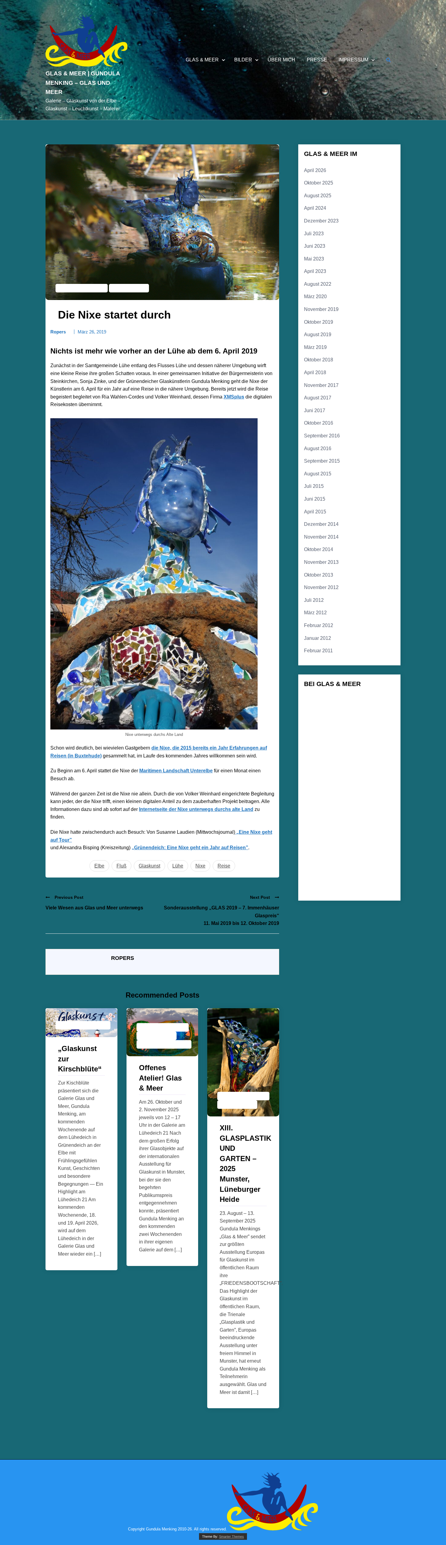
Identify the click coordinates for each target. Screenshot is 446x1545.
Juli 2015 (314, 486)
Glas (370, 749)
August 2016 (317, 448)
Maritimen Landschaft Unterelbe (176, 770)
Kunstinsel (316, 814)
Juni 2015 (314, 499)
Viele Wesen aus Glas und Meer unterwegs (94, 907)
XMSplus (234, 396)
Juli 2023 (314, 233)
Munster (319, 859)
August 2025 (317, 195)
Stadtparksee (319, 890)
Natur (345, 859)
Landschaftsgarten (323, 826)
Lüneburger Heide (322, 848)
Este (375, 724)
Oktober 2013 (318, 575)
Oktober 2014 (318, 549)
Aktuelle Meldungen (81, 288)
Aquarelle (343, 702)
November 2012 (321, 587)
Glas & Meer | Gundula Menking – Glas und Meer (83, 82)
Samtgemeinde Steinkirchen (329, 881)
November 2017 (321, 385)
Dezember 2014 (321, 524)
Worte (377, 890)
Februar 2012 (318, 625)
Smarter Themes (231, 1536)
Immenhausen (355, 796)
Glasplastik (326, 776)
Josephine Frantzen (324, 806)
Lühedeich (346, 835)
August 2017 (317, 397)
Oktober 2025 (318, 182)
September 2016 (322, 435)
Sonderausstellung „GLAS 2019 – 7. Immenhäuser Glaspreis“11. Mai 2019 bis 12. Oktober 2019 (221, 915)
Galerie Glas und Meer (370, 737)
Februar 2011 (318, 650)
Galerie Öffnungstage (83, 1025)
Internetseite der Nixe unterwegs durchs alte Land (196, 809)
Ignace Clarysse (321, 796)
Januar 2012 (317, 638)
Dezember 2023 (321, 220)
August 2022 (317, 284)
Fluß (122, 865)
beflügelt (315, 712)
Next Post (260, 897)
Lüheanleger (318, 835)
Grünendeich (365, 778)
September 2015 (322, 461)
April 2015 (315, 511)
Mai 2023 (314, 258)
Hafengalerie (355, 788)
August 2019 (317, 334)
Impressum (353, 59)
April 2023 (315, 271)
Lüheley (371, 835)
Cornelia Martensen (369, 712)
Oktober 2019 (318, 322)
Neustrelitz (370, 860)
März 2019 (315, 347)
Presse (317, 59)
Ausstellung (372, 701)
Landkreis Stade (348, 814)
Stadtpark (368, 881)
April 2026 (315, 170)
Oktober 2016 (318, 423)
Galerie (337, 737)
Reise (224, 865)
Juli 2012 (314, 600)
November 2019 (321, 309)
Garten (317, 748)
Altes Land (317, 702)
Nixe (200, 865)
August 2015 (317, 473)
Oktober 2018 (318, 359)
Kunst (381, 806)
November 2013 (321, 562)
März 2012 (315, 612)
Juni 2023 (314, 246)
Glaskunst (149, 865)
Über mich (281, 59)
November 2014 (321, 537)
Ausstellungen (128, 288)
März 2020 (315, 296)
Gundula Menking (322, 788)
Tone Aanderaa (351, 890)
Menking (360, 847)
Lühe (177, 865)
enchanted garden (347, 724)
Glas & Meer (202, 59)
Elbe (99, 865)
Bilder (243, 59)
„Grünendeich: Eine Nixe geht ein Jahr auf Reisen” (190, 847)
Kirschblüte (358, 806)
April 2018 (315, 372)
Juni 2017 (314, 410)
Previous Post (69, 897)
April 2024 (315, 208)
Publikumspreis (342, 872)
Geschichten (346, 749)
